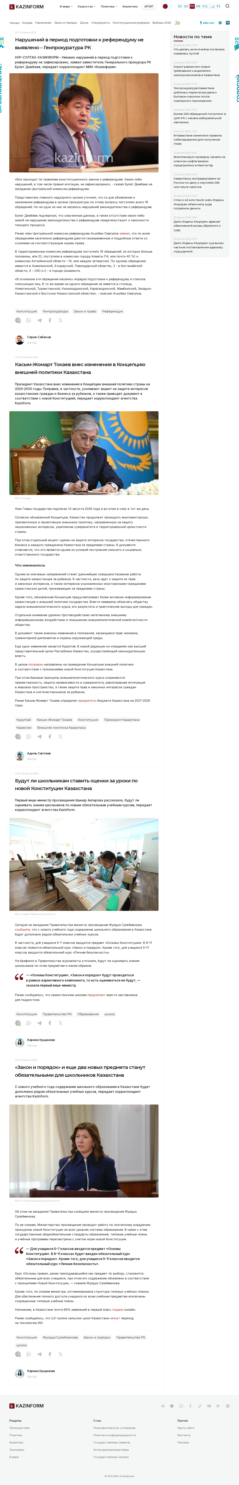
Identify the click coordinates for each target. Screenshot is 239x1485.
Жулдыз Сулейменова (60, 1337)
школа (110, 1014)
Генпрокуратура (55, 311)
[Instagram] (18, 321)
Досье (84, 22)
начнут (115, 1318)
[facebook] (190, 1406)
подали (118, 1309)
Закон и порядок (65, 22)
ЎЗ (218, 6)
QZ (186, 6)
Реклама (183, 1442)
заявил (125, 233)
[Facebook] (50, 321)
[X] (60, 321)
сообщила (22, 929)
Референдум (112, 311)
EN (198, 6)
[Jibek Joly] (208, 23)
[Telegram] (39, 321)
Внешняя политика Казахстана (61, 727)
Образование (88, 1014)
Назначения (43, 22)
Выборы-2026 (161, 22)
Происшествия (19, 1428)
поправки (35, 664)
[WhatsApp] (29, 321)
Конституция (26, 311)
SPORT (149, 6)
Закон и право (85, 311)
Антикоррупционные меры (111, 1449)
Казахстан (24, 727)
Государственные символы (111, 1442)
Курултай (23, 720)
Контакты (183, 1435)
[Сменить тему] (167, 6)
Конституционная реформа (131, 22)
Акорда (27, 22)
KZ (180, 6)
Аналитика (130, 6)
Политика (15, 1435)
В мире (14, 1457)
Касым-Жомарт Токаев (54, 720)
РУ (192, 6)
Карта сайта (185, 1428)
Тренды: (14, 22)
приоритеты (87, 700)
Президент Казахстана (121, 720)
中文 (205, 6)
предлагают (96, 995)
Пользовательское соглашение (114, 1428)
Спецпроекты (100, 22)
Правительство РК (57, 1014)
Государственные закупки (111, 1457)
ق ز (212, 6)
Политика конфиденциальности (114, 1435)
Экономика (16, 1449)
